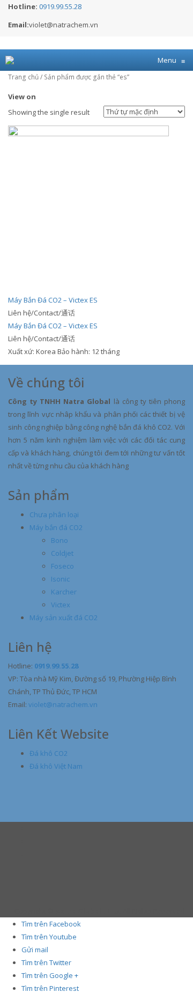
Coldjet (62, 553)
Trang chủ (23, 77)
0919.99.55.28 (60, 6)
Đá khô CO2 (48, 753)
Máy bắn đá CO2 (56, 527)
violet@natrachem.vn (63, 704)
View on (22, 96)
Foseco (62, 566)
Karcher (64, 592)
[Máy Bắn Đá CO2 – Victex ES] (88, 205)
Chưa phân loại (54, 514)
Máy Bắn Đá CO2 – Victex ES (53, 300)
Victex (60, 604)
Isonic (60, 579)
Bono (59, 540)
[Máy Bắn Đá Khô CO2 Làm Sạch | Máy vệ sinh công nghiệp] (9, 60)
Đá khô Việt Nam (56, 766)
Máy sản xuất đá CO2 (63, 617)
